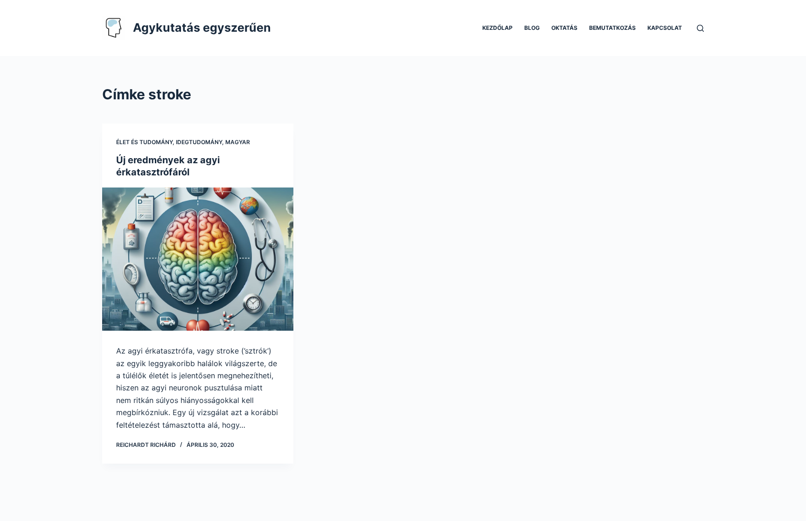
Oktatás (564, 27)
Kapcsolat (664, 27)
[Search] (700, 28)
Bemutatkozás (612, 27)
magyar (237, 142)
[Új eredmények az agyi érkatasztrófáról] (197, 259)
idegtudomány (199, 142)
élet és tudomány (144, 142)
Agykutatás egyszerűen (202, 28)
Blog (532, 27)
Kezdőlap (497, 27)
